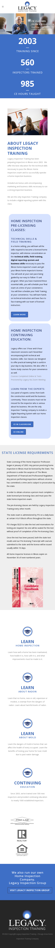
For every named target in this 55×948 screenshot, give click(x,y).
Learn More (19, 314)
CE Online (18, 432)
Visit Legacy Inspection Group (30, 890)
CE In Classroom (22, 424)
